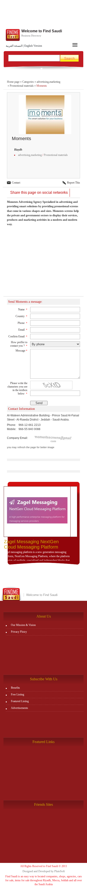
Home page (13, 81)
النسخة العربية (14, 45)
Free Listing (17, 694)
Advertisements (19, 708)
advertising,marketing (48, 81)
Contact (16, 182)
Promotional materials (22, 85)
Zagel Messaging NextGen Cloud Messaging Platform (31, 544)
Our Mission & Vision (23, 625)
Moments (41, 85)
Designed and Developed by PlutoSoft (44, 871)
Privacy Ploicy (19, 631)
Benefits (15, 687)
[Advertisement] (43, 15)
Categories (28, 81)
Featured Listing (20, 701)
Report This (73, 182)
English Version (33, 45)
